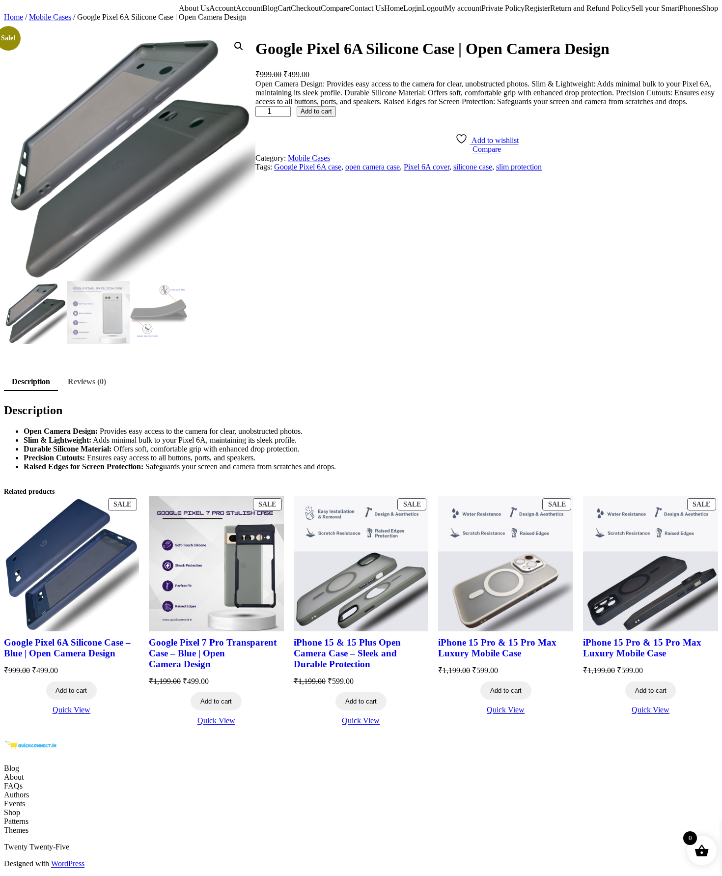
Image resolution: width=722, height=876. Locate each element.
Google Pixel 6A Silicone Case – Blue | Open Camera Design (67, 647)
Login (412, 8)
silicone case (472, 167)
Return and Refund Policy (590, 8)
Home (393, 8)
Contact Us (366, 8)
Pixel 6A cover (426, 167)
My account (462, 8)
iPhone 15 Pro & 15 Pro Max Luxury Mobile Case (497, 647)
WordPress (67, 863)
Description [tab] (31, 381)
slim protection (519, 167)
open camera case (372, 167)
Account (222, 8)
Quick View (71, 710)
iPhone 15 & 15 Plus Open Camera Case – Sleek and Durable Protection (347, 653)
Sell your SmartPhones (666, 8)
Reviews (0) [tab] (87, 381)
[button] (239, 46)
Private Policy (503, 8)
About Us (194, 8)
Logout (433, 8)
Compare (335, 8)
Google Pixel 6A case (307, 167)
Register (537, 8)
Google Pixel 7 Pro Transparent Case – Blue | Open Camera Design (213, 653)
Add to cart (316, 111)
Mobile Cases (50, 17)
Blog (270, 8)
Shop (710, 8)
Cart (284, 8)
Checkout (306, 8)
